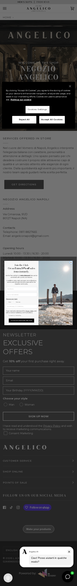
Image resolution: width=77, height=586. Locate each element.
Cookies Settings (37, 109)
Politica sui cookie (21, 99)
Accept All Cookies (52, 119)
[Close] (70, 86)
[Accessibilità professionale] (8, 577)
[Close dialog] (70, 262)
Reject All (24, 119)
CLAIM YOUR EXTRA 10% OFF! (21, 320)
